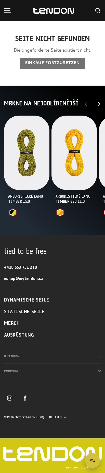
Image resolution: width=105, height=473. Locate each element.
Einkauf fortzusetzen (52, 63)
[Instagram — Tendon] (9, 398)
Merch (12, 323)
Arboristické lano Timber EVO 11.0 (73, 199)
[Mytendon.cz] (53, 11)
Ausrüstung (19, 335)
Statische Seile (24, 311)
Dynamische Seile (26, 300)
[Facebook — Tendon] (25, 398)
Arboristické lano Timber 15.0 (25, 199)
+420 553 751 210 (20, 268)
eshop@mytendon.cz (23, 279)
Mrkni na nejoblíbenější (41, 104)
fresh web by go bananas (81, 468)
